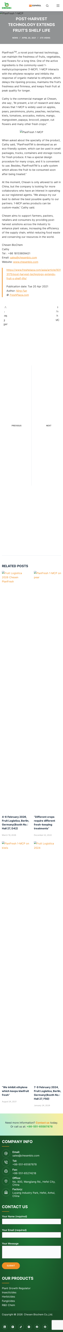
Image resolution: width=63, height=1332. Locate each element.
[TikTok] (21, 1327)
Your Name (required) (14, 1216)
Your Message (10, 1243)
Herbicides (8, 1296)
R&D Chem (8, 1305)
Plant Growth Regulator (16, 1288)
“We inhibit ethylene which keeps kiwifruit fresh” (15, 1091)
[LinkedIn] (5, 1327)
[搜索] (47, 5)
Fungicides (8, 1300)
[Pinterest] (45, 1327)
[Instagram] (29, 1327)
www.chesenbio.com (25, 261)
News (15, 38)
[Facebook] (37, 1327)
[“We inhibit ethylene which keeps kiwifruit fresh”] (15, 961)
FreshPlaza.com (19, 294)
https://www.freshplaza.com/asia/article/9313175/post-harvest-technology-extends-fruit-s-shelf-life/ (33, 274)
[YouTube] (13, 1327)
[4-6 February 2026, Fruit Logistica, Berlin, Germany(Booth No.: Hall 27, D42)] (15, 691)
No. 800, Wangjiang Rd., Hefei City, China (33, 1183)
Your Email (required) (14, 1230)
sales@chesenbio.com (23, 257)
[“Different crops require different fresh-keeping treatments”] (47, 691)
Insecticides (9, 1292)
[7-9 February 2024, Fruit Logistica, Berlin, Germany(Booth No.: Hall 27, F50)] (47, 961)
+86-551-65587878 (24, 1164)
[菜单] (58, 5)
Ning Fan (21, 290)
